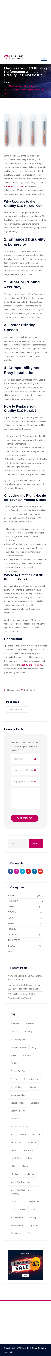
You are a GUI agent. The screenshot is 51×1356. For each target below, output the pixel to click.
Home (7, 82)
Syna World (35, 1225)
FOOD (10, 918)
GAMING (11, 923)
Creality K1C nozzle (17, 709)
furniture (32, 1142)
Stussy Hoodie (17, 1225)
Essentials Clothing (19, 1127)
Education (35, 1103)
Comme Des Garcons (20, 1071)
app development (18, 1039)
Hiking (13, 1166)
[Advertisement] (25, 25)
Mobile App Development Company (21, 1192)
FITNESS (12, 912)
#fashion (30, 1024)
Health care (16, 1158)
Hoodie (25, 1166)
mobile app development (21, 1182)
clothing (14, 1063)
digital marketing (18, 1095)
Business (12, 895)
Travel (30, 1233)
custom (33, 1087)
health (13, 1150)
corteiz (14, 1079)
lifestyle (14, 1174)
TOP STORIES (14, 940)
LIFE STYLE (13, 934)
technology (16, 1233)
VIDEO (10, 951)
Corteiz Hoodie (17, 1087)
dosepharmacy (17, 1103)
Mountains (15, 1202)
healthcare (28, 1150)
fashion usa (16, 1142)
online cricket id (18, 1210)
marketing (29, 1174)
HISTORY (12, 929)
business (27, 1055)
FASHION (12, 906)
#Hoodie (14, 1032)
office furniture (33, 1202)
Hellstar (30, 1158)
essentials (15, 1119)
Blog (34, 1047)
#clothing (15, 1024)
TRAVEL (11, 946)
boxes (13, 1055)
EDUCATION (13, 901)
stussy (33, 1217)
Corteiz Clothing (31, 1079)
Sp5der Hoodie (17, 1217)
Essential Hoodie (18, 1111)
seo (33, 1210)
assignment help (18, 1047)
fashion (36, 1134)
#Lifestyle (29, 1032)
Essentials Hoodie (18, 1134)
